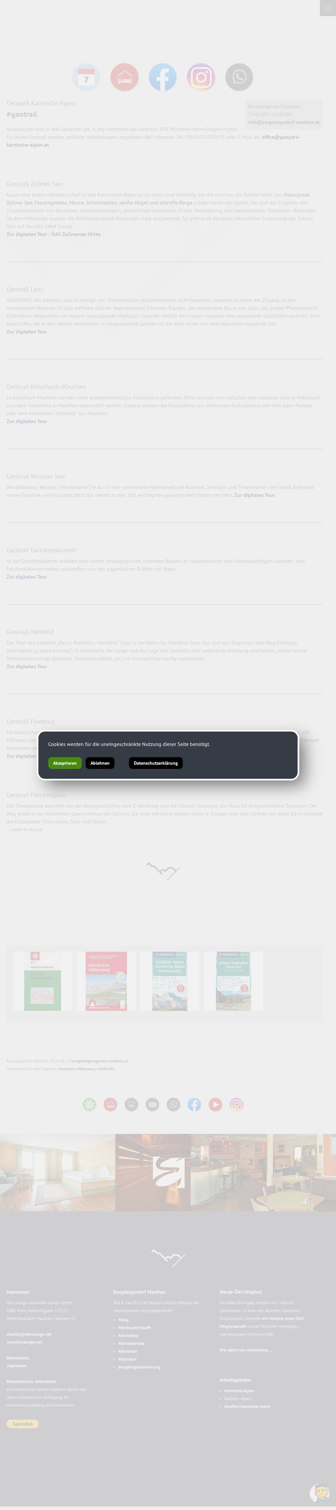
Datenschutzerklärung (156, 763)
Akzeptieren (65, 763)
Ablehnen (100, 763)
